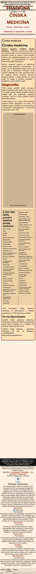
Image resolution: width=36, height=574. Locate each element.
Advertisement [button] (18, 556)
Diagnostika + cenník (21, 27)
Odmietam (25, 472)
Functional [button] (18, 523)
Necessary (19, 510)
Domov (9, 27)
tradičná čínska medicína (18, 14)
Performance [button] (18, 534)
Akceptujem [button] (15, 472)
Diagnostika (10, 84)
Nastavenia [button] (22, 474)
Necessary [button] (18, 508)
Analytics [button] (18, 545)
